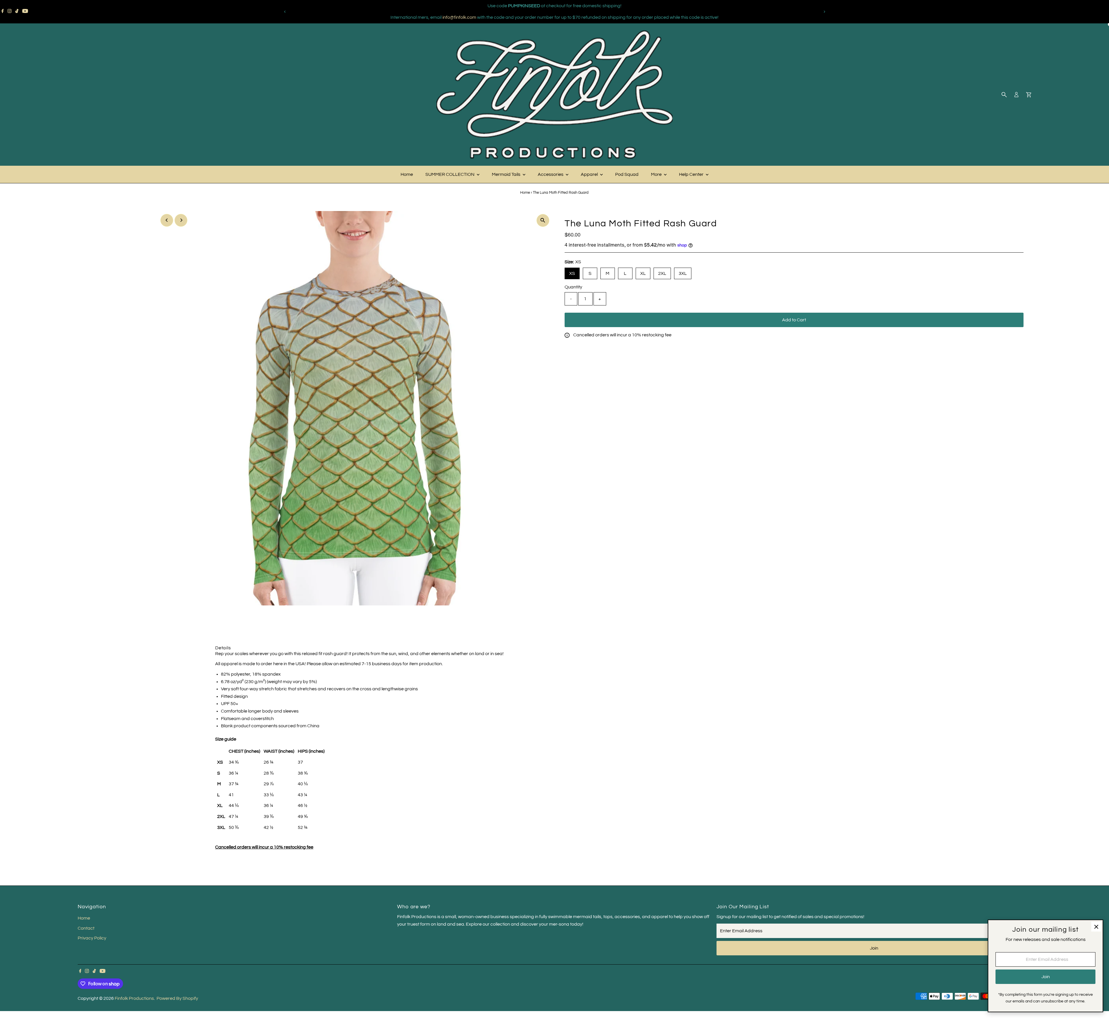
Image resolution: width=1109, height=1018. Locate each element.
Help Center (691, 174)
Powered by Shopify (177, 998)
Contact (86, 928)
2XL (662, 273)
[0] (1028, 94)
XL (643, 273)
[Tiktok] (17, 11)
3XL (683, 273)
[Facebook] (2, 11)
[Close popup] (1096, 927)
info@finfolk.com (459, 17)
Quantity (573, 287)
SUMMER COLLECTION (450, 174)
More (657, 174)
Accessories (551, 174)
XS (572, 273)
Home (407, 174)
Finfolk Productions (134, 998)
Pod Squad (627, 174)
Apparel (590, 174)
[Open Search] (1004, 94)
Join (874, 948)
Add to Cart (794, 320)
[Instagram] (9, 11)
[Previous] (284, 11)
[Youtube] (25, 11)
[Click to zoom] (542, 220)
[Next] (824, 11)
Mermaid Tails (506, 174)
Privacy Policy (92, 938)
